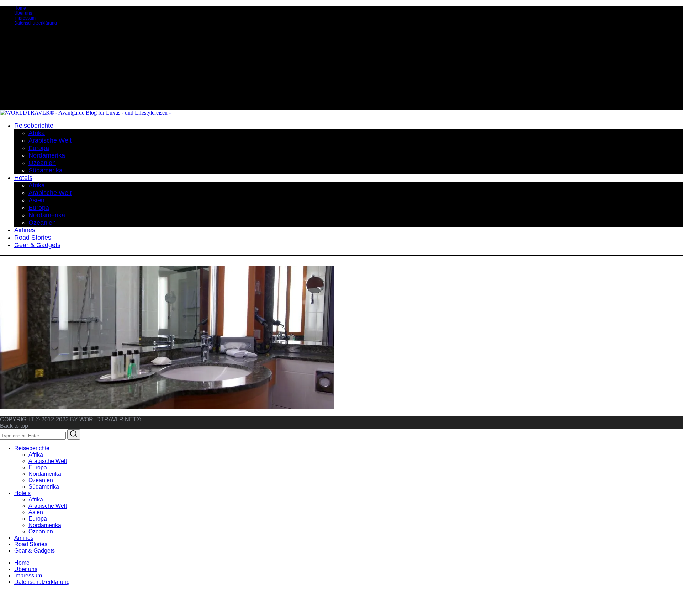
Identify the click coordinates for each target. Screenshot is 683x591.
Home (20, 8)
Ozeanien (40, 480)
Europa (37, 467)
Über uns (23, 13)
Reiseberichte (31, 448)
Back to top (14, 426)
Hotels (22, 493)
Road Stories (30, 544)
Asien (35, 512)
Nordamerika (44, 474)
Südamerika (43, 487)
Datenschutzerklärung (35, 23)
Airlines (23, 538)
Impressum (25, 18)
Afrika (35, 455)
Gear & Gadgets (34, 551)
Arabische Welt (47, 461)
